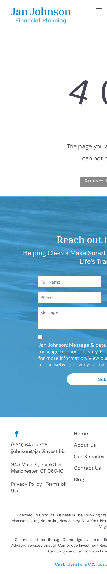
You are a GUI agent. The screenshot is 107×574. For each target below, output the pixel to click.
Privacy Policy (26, 484)
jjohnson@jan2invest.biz (38, 451)
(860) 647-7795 (29, 444)
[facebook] (17, 434)
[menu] (98, 8)
